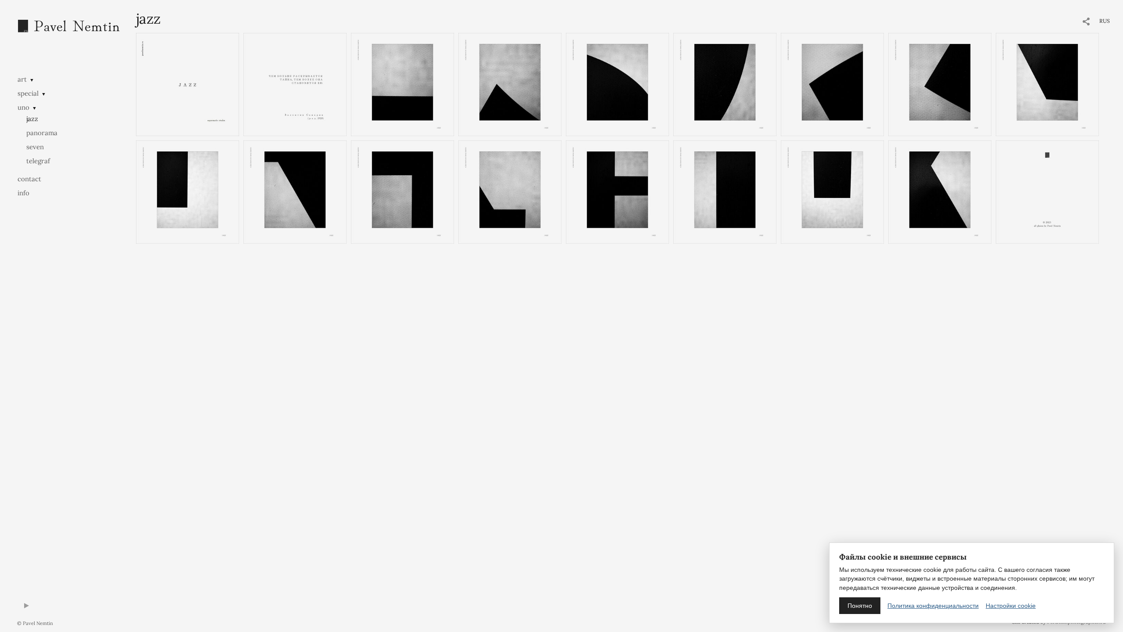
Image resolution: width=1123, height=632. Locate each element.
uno (23, 107)
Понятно (860, 605)
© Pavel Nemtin (35, 623)
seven (35, 147)
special (28, 93)
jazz (32, 119)
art (22, 79)
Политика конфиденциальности (933, 605)
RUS (1104, 21)
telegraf (38, 161)
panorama (41, 133)
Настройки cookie (1011, 605)
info (23, 193)
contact (29, 179)
